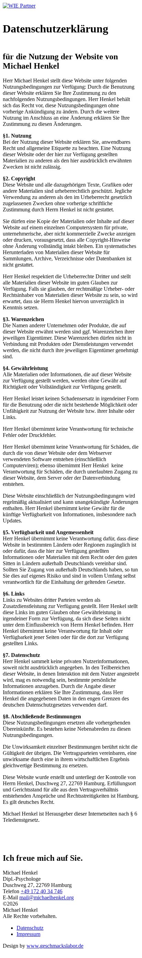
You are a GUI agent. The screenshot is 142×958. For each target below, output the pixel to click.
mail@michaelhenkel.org (46, 897)
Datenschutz (30, 928)
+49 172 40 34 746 (41, 891)
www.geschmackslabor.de (55, 946)
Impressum (28, 934)
